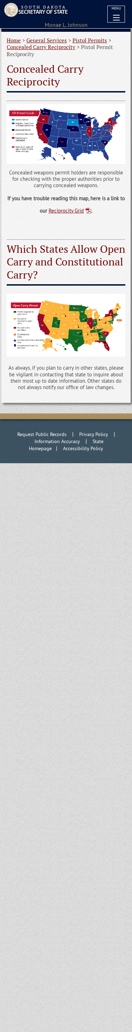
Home (14, 40)
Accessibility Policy (83, 448)
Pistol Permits (90, 40)
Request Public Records (42, 434)
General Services (46, 40)
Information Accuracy (57, 441)
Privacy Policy (93, 434)
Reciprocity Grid (66, 210)
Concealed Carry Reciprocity (41, 47)
